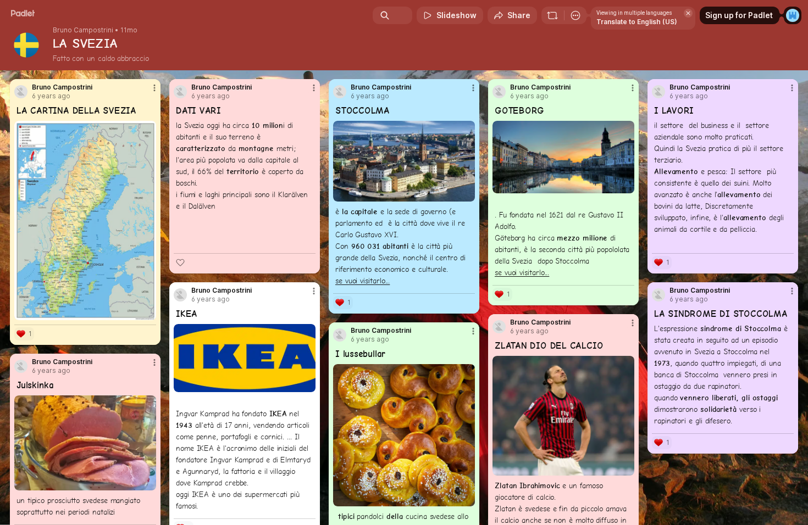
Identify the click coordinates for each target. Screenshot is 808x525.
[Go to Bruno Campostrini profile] (20, 91)
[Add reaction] (180, 262)
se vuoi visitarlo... (362, 280)
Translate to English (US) (636, 22)
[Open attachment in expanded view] (85, 220)
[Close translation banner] (688, 13)
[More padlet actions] (575, 15)
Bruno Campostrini (83, 30)
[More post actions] (154, 88)
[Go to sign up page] (792, 15)
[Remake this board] (552, 15)
